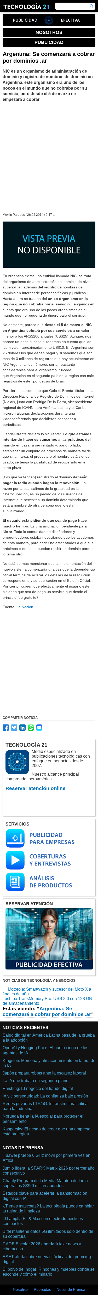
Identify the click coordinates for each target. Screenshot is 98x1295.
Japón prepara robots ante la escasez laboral (44, 1073)
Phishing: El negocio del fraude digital (38, 1088)
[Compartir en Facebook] (6, 727)
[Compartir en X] (14, 727)
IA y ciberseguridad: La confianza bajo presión (45, 1096)
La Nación (24, 607)
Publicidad (42, 1289)
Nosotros (20, 1289)
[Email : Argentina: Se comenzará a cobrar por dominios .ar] (39, 727)
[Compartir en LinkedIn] (22, 727)
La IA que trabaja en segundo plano (35, 1080)
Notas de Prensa (70, 1289)
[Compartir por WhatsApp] (31, 727)
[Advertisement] (49, 157)
